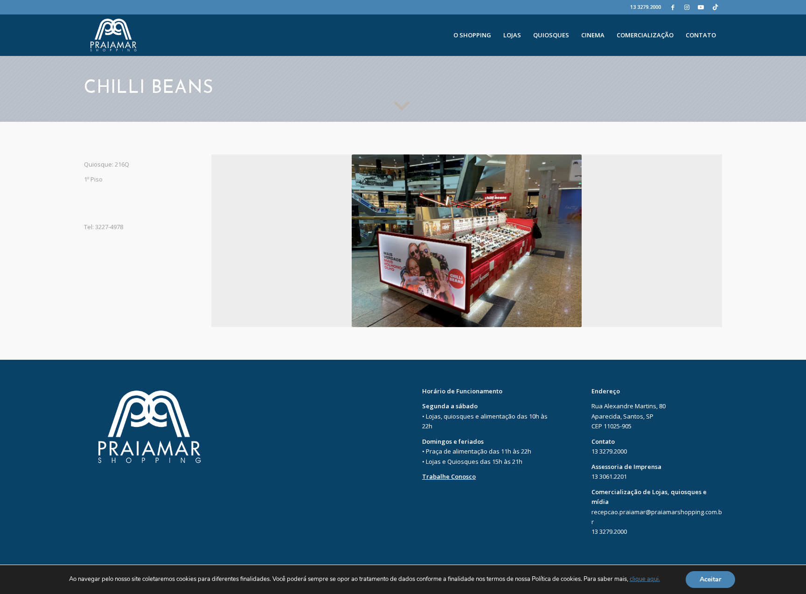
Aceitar (710, 579)
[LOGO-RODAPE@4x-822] (113, 35)
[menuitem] (472, 35)
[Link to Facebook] (673, 7)
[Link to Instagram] (687, 7)
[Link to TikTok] (715, 7)
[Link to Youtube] (701, 7)
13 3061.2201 (609, 476)
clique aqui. (645, 579)
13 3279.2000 (645, 6)
